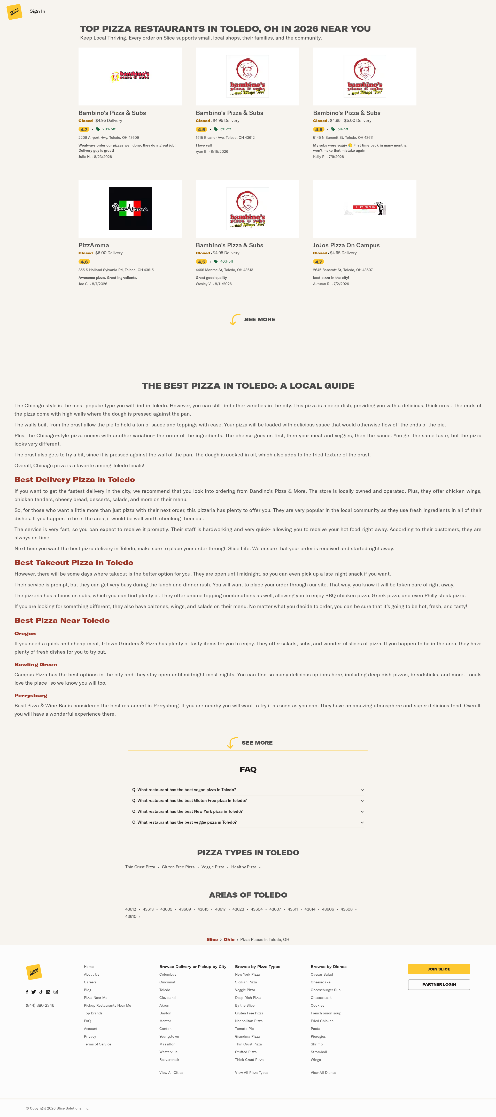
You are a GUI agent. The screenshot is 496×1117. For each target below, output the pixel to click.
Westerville (168, 1052)
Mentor (165, 1021)
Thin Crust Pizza (248, 1044)
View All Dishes (323, 1072)
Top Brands (93, 1013)
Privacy (90, 1036)
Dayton (165, 1013)
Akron (164, 1005)
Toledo (164, 990)
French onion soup (326, 1013)
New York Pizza (247, 974)
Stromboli (319, 1052)
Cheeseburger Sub (325, 990)
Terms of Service (97, 1044)
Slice (212, 939)
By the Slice (244, 1005)
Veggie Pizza (245, 990)
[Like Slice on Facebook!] (27, 992)
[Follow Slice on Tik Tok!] (41, 992)
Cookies (317, 1005)
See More (259, 319)
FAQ (87, 1021)
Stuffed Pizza (246, 1052)
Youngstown (169, 1036)
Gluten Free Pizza (249, 1013)
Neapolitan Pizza (249, 1021)
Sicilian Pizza (246, 982)
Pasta (315, 1028)
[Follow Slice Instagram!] (55, 992)
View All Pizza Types (251, 1072)
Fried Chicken (322, 1021)
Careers (90, 982)
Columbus (167, 974)
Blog (87, 990)
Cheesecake (320, 982)
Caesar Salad (322, 974)
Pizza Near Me (95, 997)
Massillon (167, 1044)
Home (89, 966)
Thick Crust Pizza (249, 1059)
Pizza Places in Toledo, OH (264, 939)
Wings (316, 1059)
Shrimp (317, 1044)
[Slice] (14, 11)
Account (90, 1028)
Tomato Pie (244, 1028)
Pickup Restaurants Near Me (107, 1005)
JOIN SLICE (439, 969)
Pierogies (318, 1036)
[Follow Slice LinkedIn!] (48, 992)
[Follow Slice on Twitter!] (33, 992)
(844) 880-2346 (40, 1005)
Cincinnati (167, 982)
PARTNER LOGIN (439, 984)
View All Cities (171, 1072)
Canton (165, 1028)
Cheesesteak (321, 997)
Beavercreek (169, 1059)
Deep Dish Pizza (248, 997)
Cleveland (167, 997)
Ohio (229, 939)
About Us (91, 974)
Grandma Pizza (247, 1036)
